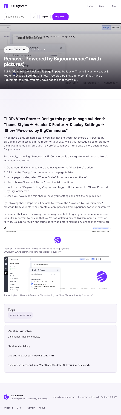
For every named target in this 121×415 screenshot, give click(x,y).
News (17, 36)
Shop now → (60, 17)
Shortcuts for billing (19, 346)
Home (90, 6)
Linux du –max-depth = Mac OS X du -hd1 (31, 355)
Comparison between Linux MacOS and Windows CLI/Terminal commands (49, 365)
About (42, 407)
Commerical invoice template (24, 336)
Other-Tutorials (16, 50)
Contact (31, 407)
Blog (114, 6)
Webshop (8, 407)
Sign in (45, 17)
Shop (101, 6)
